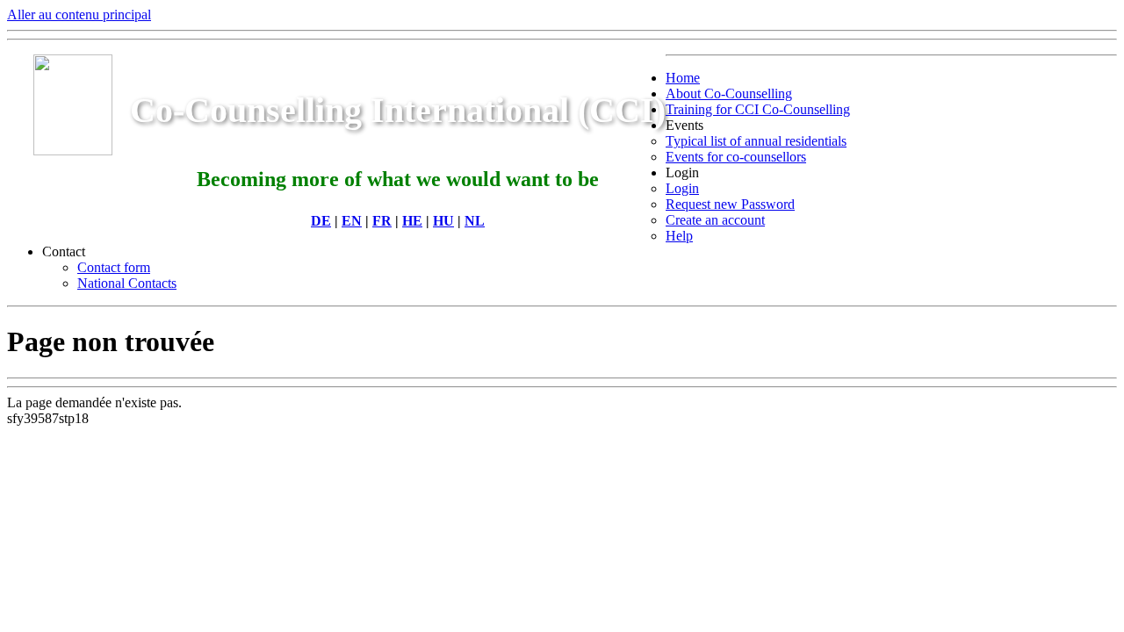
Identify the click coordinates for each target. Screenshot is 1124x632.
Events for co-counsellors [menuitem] (736, 156)
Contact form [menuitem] (113, 267)
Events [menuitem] (684, 125)
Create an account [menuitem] (715, 219)
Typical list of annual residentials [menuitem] (756, 140)
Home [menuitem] (683, 77)
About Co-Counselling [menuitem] (729, 93)
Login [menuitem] (682, 172)
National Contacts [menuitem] (127, 283)
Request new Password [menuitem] (730, 204)
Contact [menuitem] (63, 251)
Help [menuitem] (679, 235)
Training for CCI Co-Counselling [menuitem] (758, 109)
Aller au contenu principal (79, 14)
